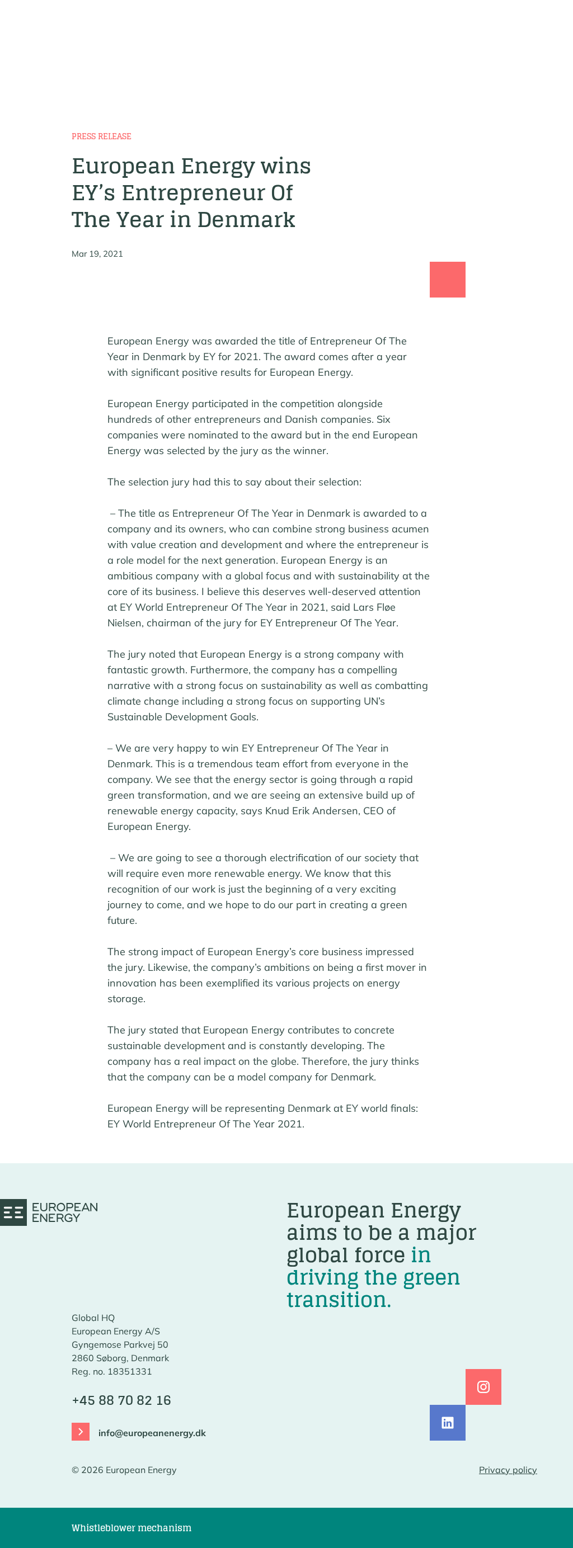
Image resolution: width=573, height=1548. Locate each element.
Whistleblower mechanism (131, 1528)
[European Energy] (48, 1212)
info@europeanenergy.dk (152, 1432)
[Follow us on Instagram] (483, 1387)
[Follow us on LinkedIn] (448, 1423)
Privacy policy (508, 1469)
